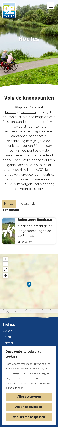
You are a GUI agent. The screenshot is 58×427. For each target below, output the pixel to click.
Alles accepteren (29, 396)
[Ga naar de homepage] (11, 10)
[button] (29, 286)
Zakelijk (7, 337)
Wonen (7, 331)
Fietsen (10, 112)
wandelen (28, 112)
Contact (7, 343)
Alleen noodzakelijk (29, 407)
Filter (11, 203)
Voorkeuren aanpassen (29, 417)
